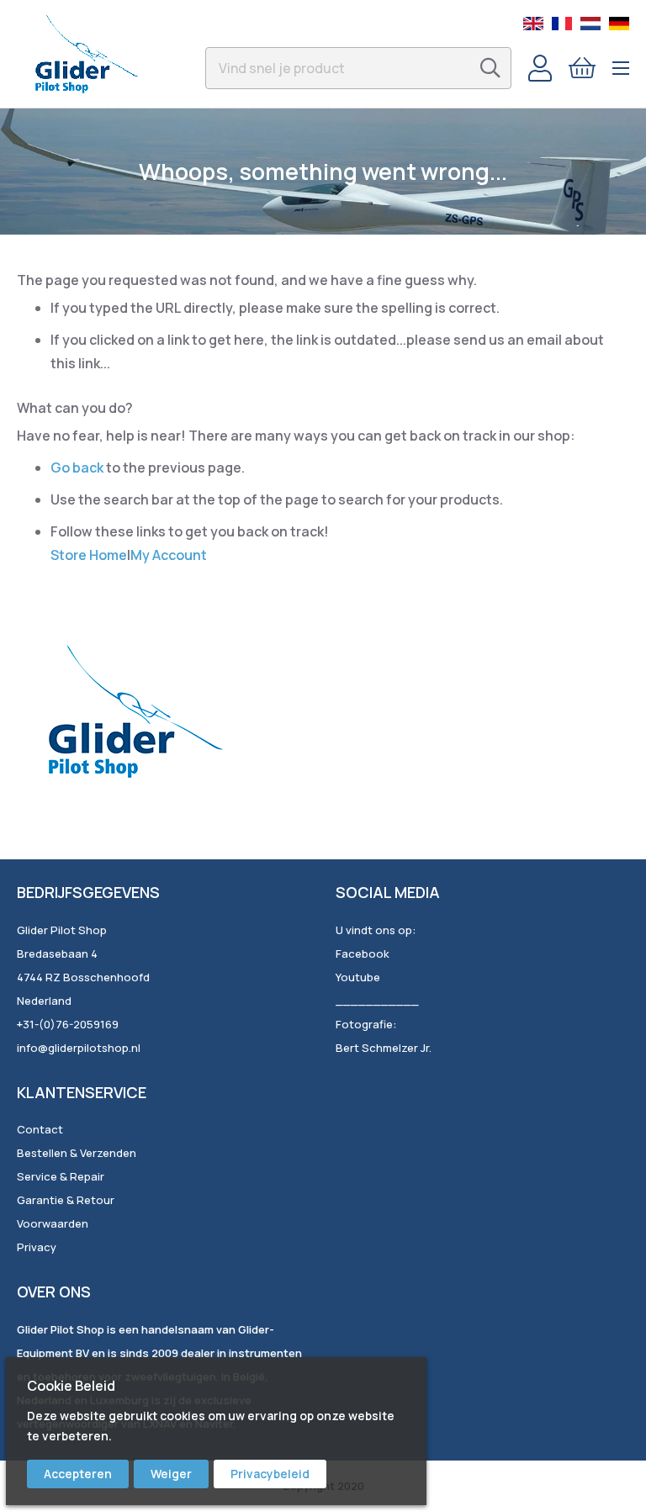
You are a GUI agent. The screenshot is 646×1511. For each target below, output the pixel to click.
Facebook (362, 953)
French (562, 23)
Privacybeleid (270, 1474)
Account (540, 68)
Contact (40, 1129)
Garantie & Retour (65, 1199)
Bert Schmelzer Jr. (384, 1047)
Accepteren (78, 1474)
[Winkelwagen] (582, 68)
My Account (168, 555)
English (533, 23)
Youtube (358, 977)
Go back (76, 467)
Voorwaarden (52, 1223)
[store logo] (86, 54)
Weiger (171, 1474)
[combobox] (358, 68)
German (619, 23)
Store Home (88, 555)
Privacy (36, 1247)
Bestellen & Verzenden (76, 1152)
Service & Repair (60, 1176)
